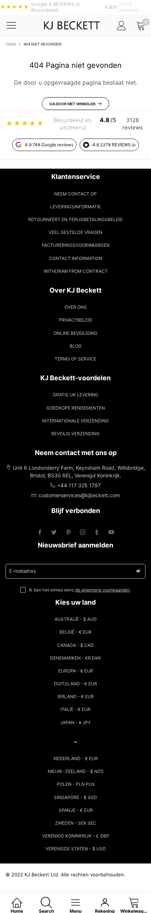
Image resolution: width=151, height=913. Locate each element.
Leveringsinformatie (75, 206)
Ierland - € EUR (76, 696)
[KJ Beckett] (71, 25)
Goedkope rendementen (75, 408)
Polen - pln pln (76, 784)
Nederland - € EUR (76, 758)
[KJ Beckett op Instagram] (82, 532)
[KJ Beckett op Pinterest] (68, 532)
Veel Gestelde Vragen (75, 232)
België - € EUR (75, 632)
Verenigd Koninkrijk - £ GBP (75, 836)
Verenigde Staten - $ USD (75, 848)
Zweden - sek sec (75, 823)
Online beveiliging (75, 333)
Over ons (76, 307)
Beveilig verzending (75, 433)
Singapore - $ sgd (75, 797)
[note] (75, 7)
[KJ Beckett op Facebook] (39, 532)
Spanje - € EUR (76, 810)
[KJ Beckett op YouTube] (111, 532)
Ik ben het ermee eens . (80, 590)
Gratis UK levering (75, 394)
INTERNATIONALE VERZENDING (75, 420)
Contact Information (75, 258)
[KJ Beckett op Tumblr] (97, 532)
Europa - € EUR (75, 671)
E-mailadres (22, 571)
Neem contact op (75, 194)
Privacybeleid (75, 320)
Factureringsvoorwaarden (76, 245)
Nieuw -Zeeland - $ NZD (76, 771)
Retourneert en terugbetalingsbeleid (75, 219)
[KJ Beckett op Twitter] (54, 532)
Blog (76, 346)
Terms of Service (75, 359)
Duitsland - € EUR (75, 683)
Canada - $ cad (75, 645)
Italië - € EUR (75, 709)
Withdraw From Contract (76, 271)
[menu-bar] (15, 25)
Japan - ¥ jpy (75, 722)
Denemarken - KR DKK (75, 658)
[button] (138, 571)
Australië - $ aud (76, 619)
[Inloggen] (121, 25)
